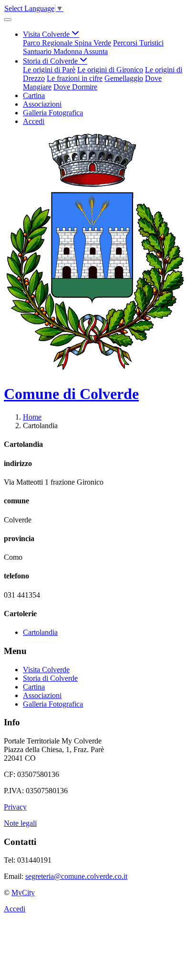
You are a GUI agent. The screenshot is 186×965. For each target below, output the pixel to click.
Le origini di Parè (49, 70)
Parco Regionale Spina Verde (67, 43)
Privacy (15, 807)
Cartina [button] (34, 95)
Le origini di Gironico (110, 70)
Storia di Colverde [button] (51, 61)
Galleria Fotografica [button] (53, 113)
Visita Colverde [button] (47, 34)
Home (32, 417)
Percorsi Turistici (138, 43)
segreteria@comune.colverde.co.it (76, 876)
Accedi (33, 121)
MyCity (23, 892)
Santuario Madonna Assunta (65, 51)
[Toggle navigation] (7, 19)
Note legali (20, 823)
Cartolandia (40, 632)
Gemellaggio (123, 78)
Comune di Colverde (71, 393)
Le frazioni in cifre (75, 78)
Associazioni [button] (42, 104)
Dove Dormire (75, 87)
